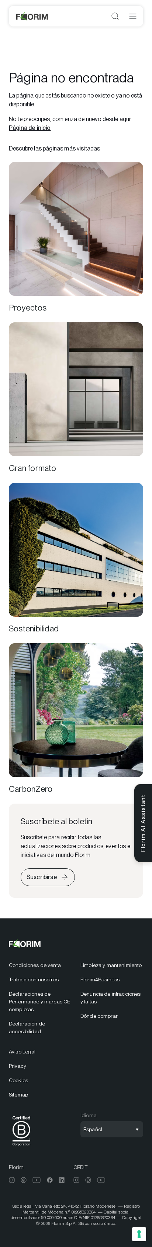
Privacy (17, 1066)
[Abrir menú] (132, 16)
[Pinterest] (24, 1180)
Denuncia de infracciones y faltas (110, 998)
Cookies (18, 1080)
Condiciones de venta (35, 965)
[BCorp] (21, 1147)
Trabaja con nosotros (34, 979)
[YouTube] (36, 1180)
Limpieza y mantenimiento (111, 965)
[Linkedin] (62, 1180)
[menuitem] (40, 965)
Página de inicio (30, 127)
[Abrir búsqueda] (115, 16)
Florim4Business (100, 979)
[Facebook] (50, 1180)
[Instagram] (12, 1180)
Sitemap (18, 1095)
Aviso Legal (22, 1052)
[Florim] (32, 16)
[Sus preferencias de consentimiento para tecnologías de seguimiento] (139, 1234)
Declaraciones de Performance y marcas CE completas (39, 1001)
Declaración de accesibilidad (27, 1027)
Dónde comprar (99, 1016)
